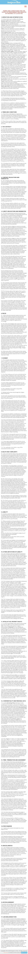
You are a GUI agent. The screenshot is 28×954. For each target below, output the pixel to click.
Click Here (6, 952)
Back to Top (24, 952)
